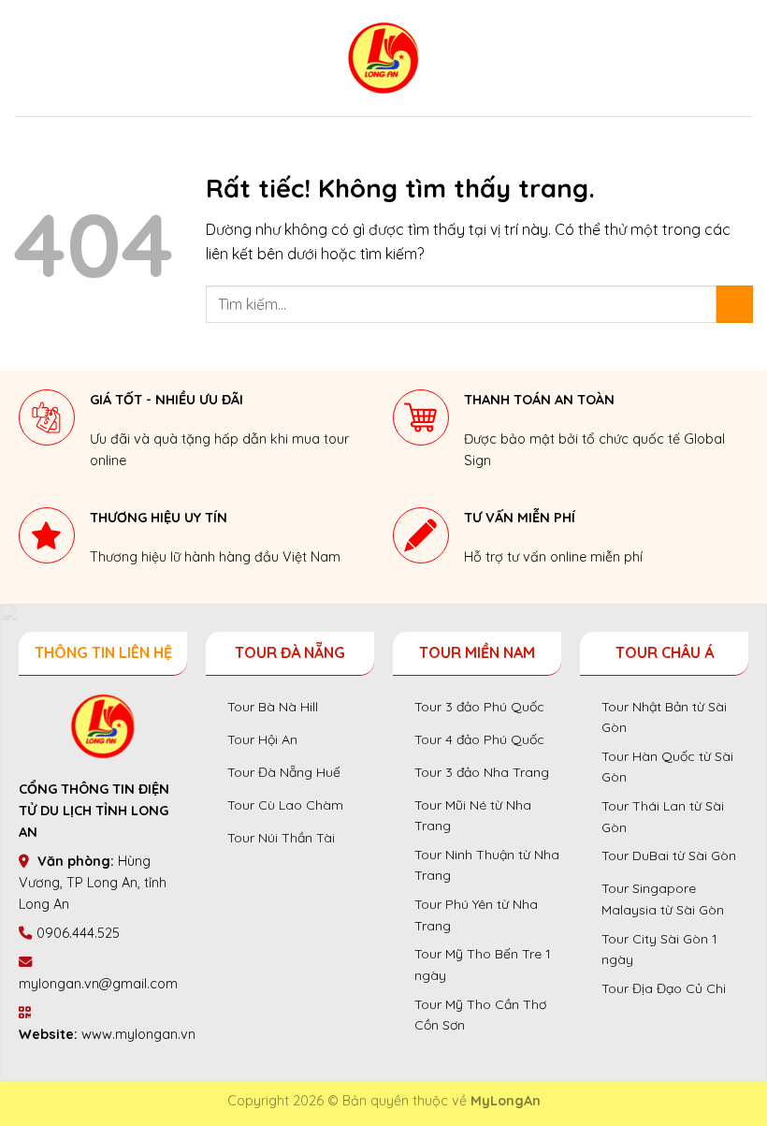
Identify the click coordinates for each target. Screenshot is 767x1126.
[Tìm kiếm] (746, 58)
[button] (26, 58)
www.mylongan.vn (138, 1034)
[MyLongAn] (383, 58)
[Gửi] (734, 303)
